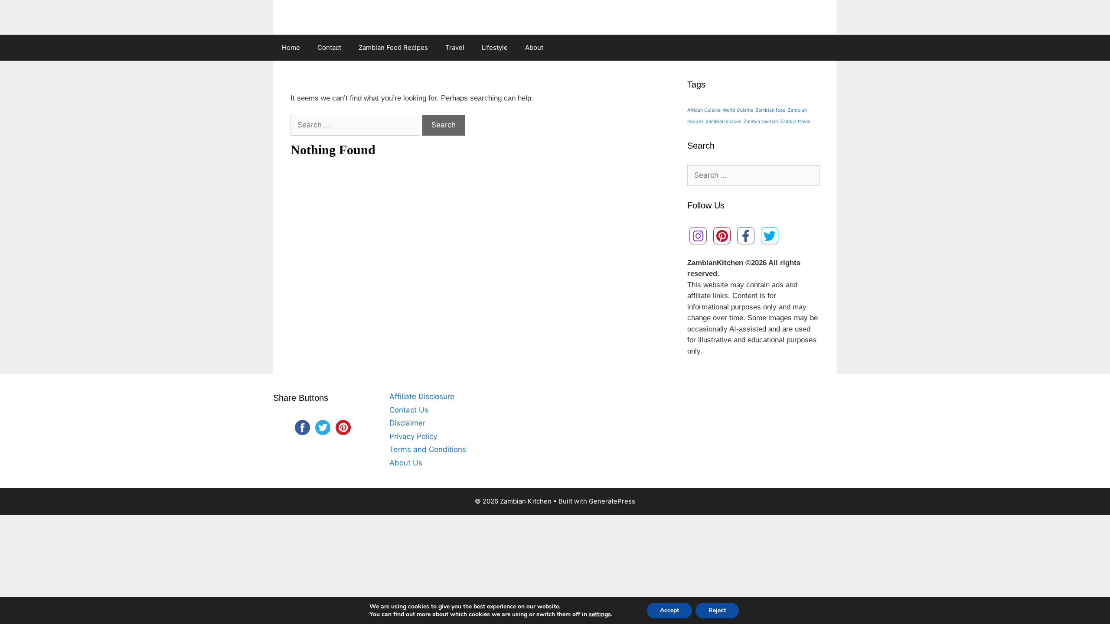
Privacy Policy (413, 436)
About (534, 47)
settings (600, 614)
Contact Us (408, 410)
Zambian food (770, 110)
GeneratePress (612, 501)
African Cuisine (704, 110)
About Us (405, 462)
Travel (454, 47)
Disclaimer (407, 423)
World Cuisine (738, 110)
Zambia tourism (761, 121)
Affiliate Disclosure (421, 396)
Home (291, 47)
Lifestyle (495, 47)
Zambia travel (795, 121)
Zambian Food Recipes (393, 47)
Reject (717, 610)
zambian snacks (723, 121)
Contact (329, 47)
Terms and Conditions (427, 449)
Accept (669, 610)
